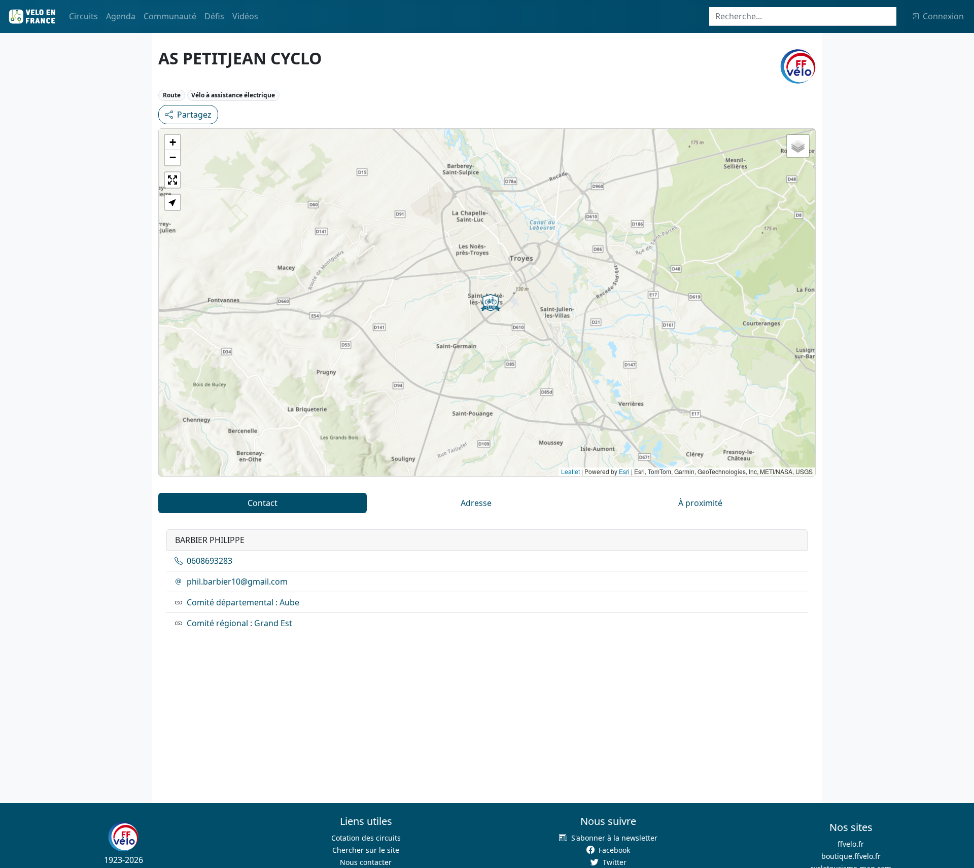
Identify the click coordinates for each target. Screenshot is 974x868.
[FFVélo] (123, 836)
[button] (490, 302)
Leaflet (570, 471)
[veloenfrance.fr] (31, 16)
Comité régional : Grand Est (239, 623)
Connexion (943, 16)
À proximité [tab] (700, 503)
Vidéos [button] (245, 16)
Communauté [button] (170, 16)
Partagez (194, 114)
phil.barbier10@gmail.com (237, 581)
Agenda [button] (120, 16)
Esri (624, 471)
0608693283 (209, 560)
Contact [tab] (262, 503)
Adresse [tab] (476, 503)
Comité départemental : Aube (243, 602)
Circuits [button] (83, 16)
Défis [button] (214, 16)
